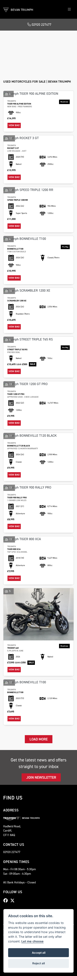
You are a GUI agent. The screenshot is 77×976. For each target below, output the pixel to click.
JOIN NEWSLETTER (41, 777)
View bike (14, 125)
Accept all (38, 952)
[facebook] (6, 900)
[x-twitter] (13, 900)
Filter (62, 38)
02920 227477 (41, 24)
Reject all (38, 963)
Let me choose (32, 941)
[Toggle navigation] (69, 9)
